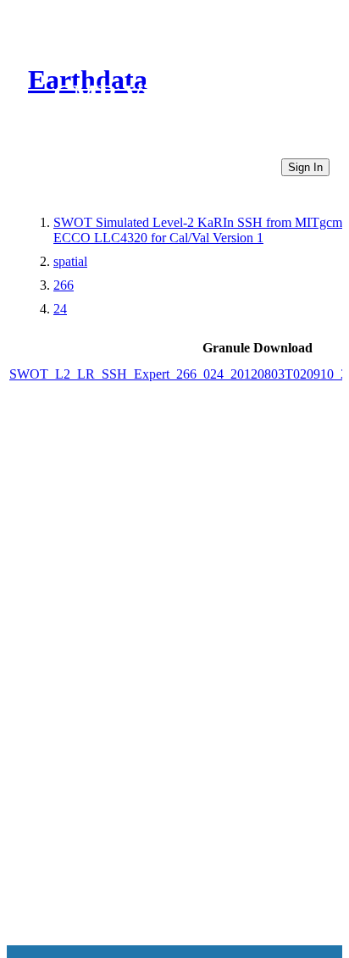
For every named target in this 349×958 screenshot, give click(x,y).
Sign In (305, 167)
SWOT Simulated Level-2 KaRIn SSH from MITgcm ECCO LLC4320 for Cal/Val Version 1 (197, 230)
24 (60, 309)
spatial (70, 261)
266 (63, 285)
